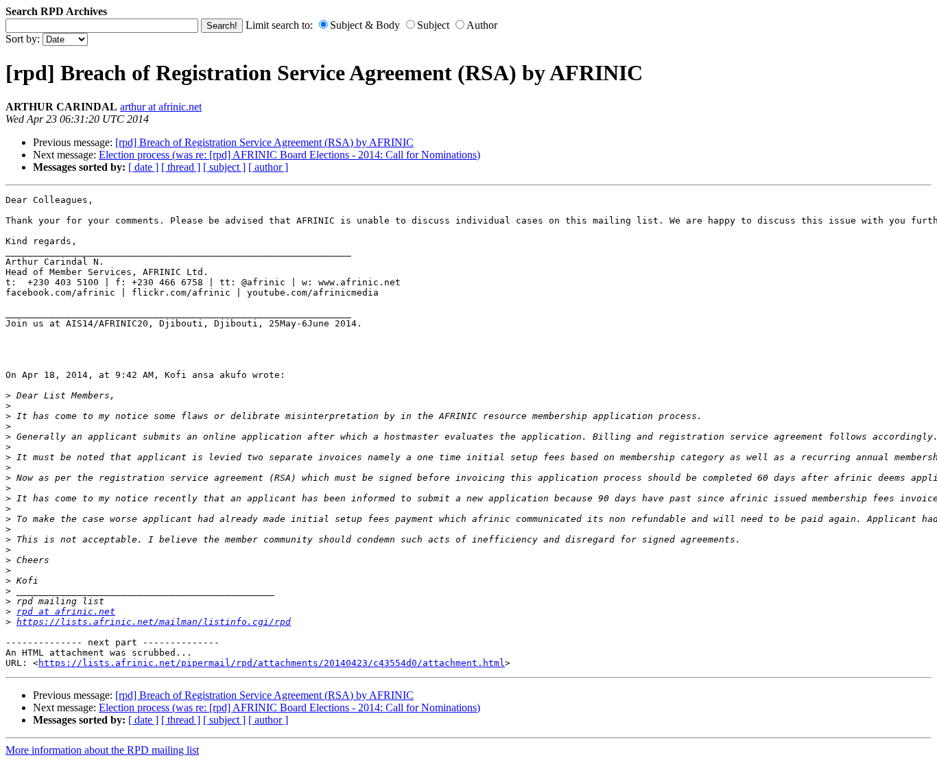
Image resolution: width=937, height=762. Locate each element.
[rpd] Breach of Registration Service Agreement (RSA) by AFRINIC (264, 142)
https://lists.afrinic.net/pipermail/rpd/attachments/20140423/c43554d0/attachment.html (271, 663)
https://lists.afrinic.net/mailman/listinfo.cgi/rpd (153, 622)
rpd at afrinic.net (65, 611)
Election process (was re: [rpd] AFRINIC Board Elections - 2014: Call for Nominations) (289, 154)
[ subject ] (224, 167)
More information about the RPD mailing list (102, 750)
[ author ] (268, 167)
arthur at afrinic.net (161, 106)
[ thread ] (180, 167)
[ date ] (143, 167)
